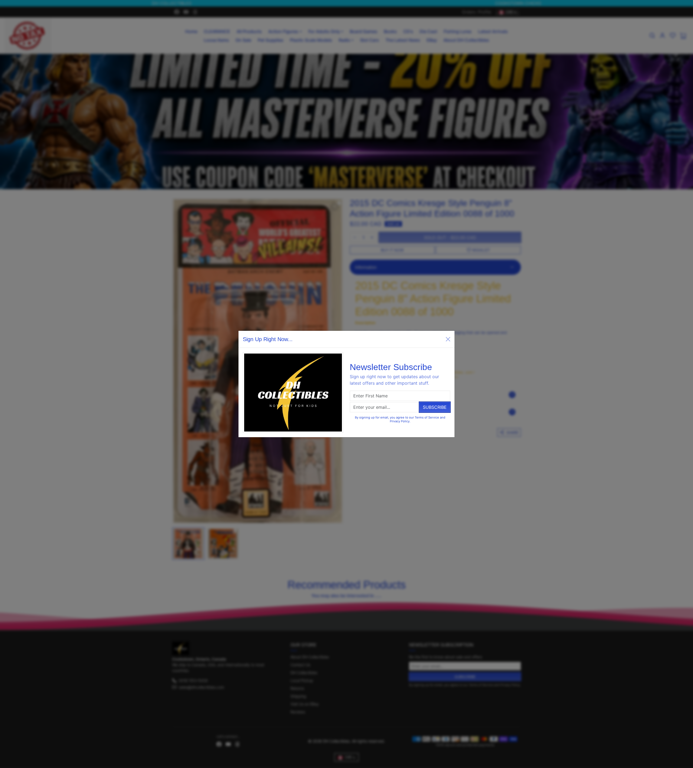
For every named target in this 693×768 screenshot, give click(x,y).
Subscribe (435, 407)
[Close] (448, 339)
